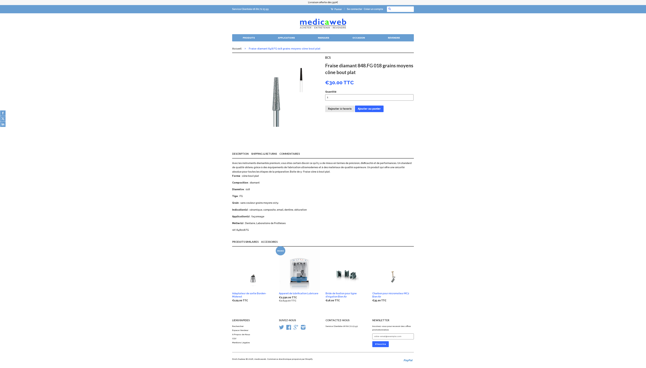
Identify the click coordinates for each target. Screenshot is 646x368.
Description (240, 153)
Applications (286, 38)
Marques (324, 38)
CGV (234, 338)
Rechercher (238, 326)
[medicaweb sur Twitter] (281, 328)
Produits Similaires (245, 241)
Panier (338, 9)
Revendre (394, 38)
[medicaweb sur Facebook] (288, 328)
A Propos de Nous (241, 334)
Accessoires (269, 241)
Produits (249, 38)
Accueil (237, 48)
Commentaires (289, 153)
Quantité (330, 91)
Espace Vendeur (240, 330)
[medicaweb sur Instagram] (303, 328)
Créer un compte (373, 9)
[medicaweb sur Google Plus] (295, 328)
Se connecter (354, 9)
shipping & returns (264, 153)
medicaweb (260, 359)
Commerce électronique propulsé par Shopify (290, 359)
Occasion (358, 38)
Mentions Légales (241, 342)
